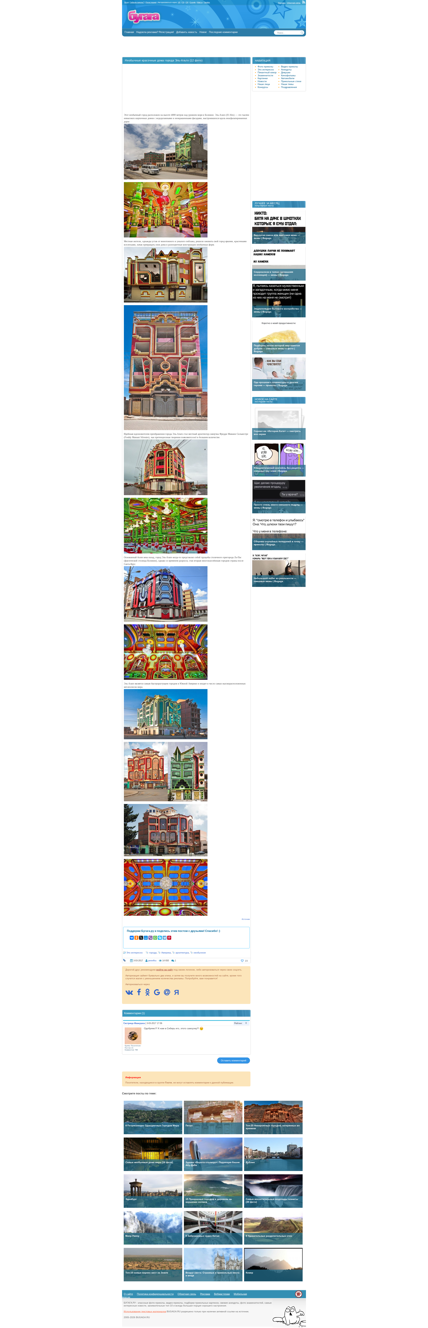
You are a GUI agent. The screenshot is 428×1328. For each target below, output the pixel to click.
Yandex (207, 2)
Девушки (285, 72)
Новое (203, 32)
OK (187, 2)
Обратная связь (293, 3)
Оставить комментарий (233, 1060)
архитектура (182, 952)
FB (183, 2)
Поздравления (289, 87)
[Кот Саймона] (289, 1326)
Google (193, 2)
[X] (141, 938)
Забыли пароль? (137, 2)
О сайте (128, 1294)
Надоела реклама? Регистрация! (155, 32)
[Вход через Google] (158, 994)
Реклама (281, 3)
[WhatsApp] (155, 938)
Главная (129, 32)
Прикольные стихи (291, 81)
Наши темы (287, 84)
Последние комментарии (223, 32)
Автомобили (287, 78)
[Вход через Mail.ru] (168, 994)
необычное (200, 952)
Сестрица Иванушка (134, 1023)
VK (179, 2)
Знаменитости (265, 75)
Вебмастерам (222, 1294)
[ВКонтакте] (132, 938)
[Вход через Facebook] (140, 994)
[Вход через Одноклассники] (149, 994)
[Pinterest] (169, 938)
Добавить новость (186, 32)
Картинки (263, 78)
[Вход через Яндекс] (178, 994)
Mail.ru (199, 2)
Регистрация (151, 2)
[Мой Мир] (146, 938)
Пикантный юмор (267, 72)
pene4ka (152, 960)
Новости (262, 81)
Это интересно (134, 952)
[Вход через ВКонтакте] (130, 994)
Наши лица (264, 84)
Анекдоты (286, 69)
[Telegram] (165, 938)
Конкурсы (263, 87)
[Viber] (150, 938)
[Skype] (160, 938)
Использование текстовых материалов (145, 1311)
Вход (126, 2)
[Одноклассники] (136, 938)
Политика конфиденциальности (155, 1294)
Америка (166, 952)
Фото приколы (265, 66)
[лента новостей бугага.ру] (304, 3)
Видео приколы (289, 66)
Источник (246, 919)
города (153, 952)
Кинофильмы (288, 75)
